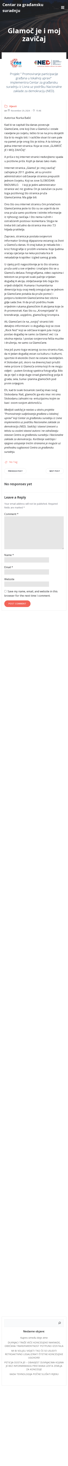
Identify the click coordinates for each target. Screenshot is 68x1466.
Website (9, 579)
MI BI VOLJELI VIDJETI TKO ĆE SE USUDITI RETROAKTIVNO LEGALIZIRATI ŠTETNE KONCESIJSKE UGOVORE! (34, 1354)
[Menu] (63, 7)
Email (8, 567)
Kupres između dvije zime (34, 1337)
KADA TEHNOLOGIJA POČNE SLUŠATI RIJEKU (34, 1374)
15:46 (38, 110)
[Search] (60, 1323)
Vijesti (13, 106)
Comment (11, 514)
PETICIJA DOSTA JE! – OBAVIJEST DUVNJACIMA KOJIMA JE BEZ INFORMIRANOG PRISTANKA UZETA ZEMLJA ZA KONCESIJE (34, 1366)
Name (9, 555)
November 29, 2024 (20, 110)
